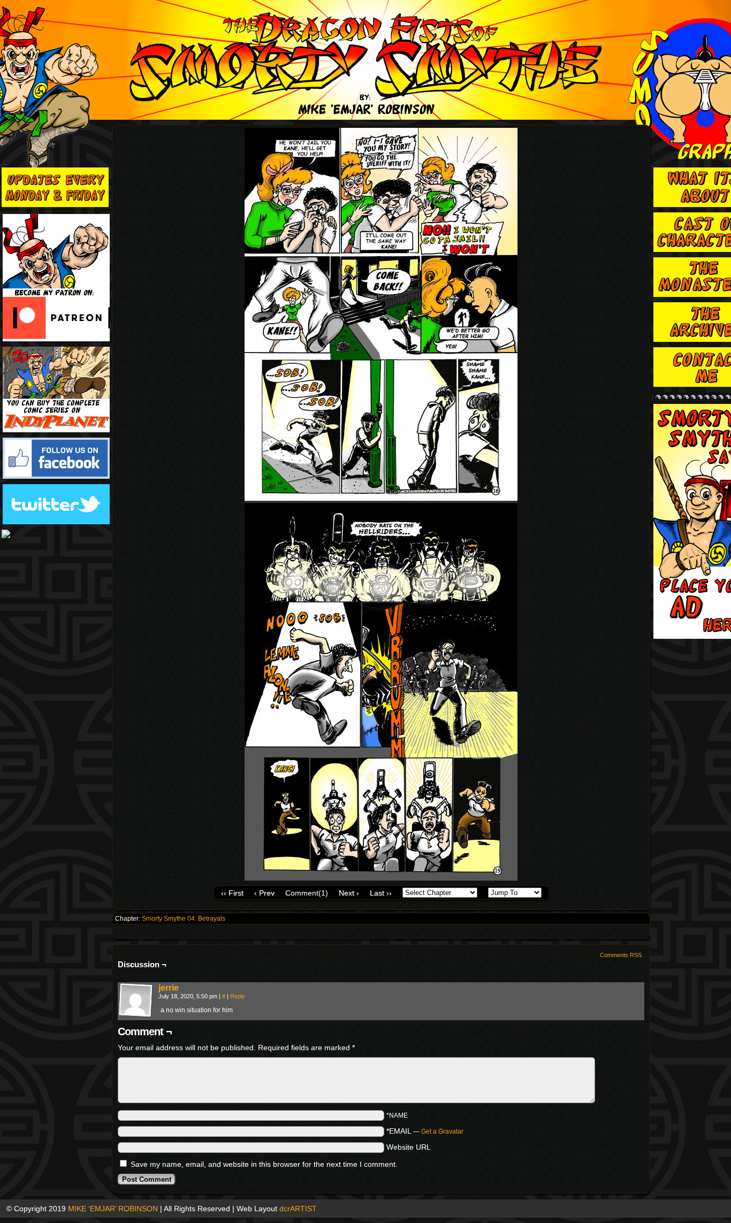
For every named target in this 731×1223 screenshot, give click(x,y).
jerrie (168, 987)
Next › (349, 893)
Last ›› (381, 893)
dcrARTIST (298, 1208)
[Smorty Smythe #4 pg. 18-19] (381, 878)
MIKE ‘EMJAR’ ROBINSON (113, 1208)
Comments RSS (621, 955)
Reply (237, 996)
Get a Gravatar (442, 1131)
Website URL (408, 1147)
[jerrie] (136, 1015)
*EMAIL (424, 1131)
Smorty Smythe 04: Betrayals (183, 918)
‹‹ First (232, 893)
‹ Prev (264, 893)
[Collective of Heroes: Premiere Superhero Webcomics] (56, 535)
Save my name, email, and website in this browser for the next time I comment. (264, 1164)
